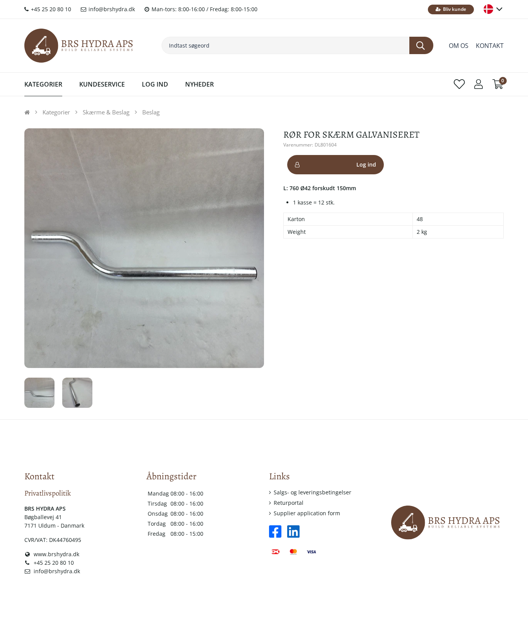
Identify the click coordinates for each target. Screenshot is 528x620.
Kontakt (490, 45)
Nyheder (199, 84)
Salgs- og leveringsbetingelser (312, 492)
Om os (458, 45)
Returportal (288, 502)
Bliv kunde (454, 9)
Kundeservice (102, 84)
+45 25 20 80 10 (50, 9)
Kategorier (43, 84)
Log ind (366, 164)
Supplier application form (307, 513)
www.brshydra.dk (55, 554)
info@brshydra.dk (111, 9)
